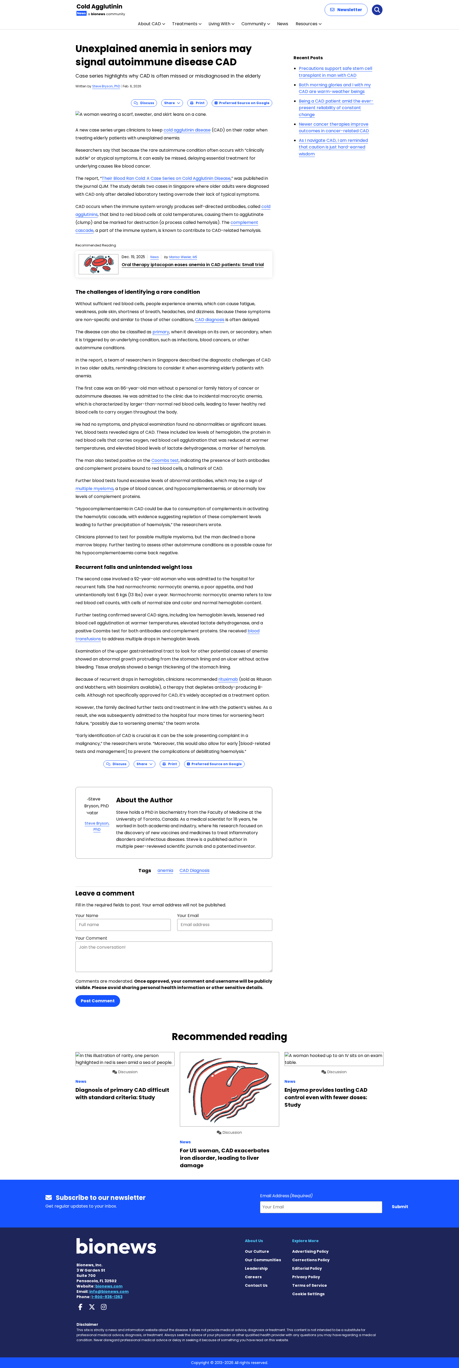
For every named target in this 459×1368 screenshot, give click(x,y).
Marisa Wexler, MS (183, 257)
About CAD (149, 24)
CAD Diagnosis (195, 870)
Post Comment (98, 1001)
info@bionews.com (109, 1291)
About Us (254, 1240)
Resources (306, 24)
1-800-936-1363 (106, 1296)
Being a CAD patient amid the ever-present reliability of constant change (336, 108)
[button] (346, 10)
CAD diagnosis (209, 320)
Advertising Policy (310, 1251)
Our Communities (263, 1260)
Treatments (184, 24)
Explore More (305, 1240)
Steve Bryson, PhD (106, 86)
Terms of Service (309, 1285)
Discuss (146, 103)
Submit (400, 1207)
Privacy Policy (306, 1277)
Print (199, 103)
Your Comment (91, 938)
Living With (219, 24)
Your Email (188, 916)
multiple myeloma (94, 488)
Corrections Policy (311, 1260)
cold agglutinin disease (187, 130)
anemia (165, 870)
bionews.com (108, 1286)
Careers (253, 1277)
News (282, 24)
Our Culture (257, 1251)
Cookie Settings (308, 1294)
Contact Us (256, 1285)
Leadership (256, 1268)
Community (253, 24)
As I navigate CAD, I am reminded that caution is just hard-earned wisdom (333, 147)
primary (160, 332)
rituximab (228, 679)
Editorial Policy (307, 1268)
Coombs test (165, 460)
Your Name (86, 916)
